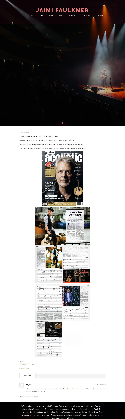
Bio (42, 15)
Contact (99, 15)
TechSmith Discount (73, 388)
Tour (32, 15)
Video (61, 15)
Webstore (72, 15)
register (31, 396)
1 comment (25, 364)
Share (35, 364)
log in (25, 396)
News (51, 15)
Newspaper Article (24, 368)
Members (87, 15)
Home (23, 15)
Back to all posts (24, 132)
